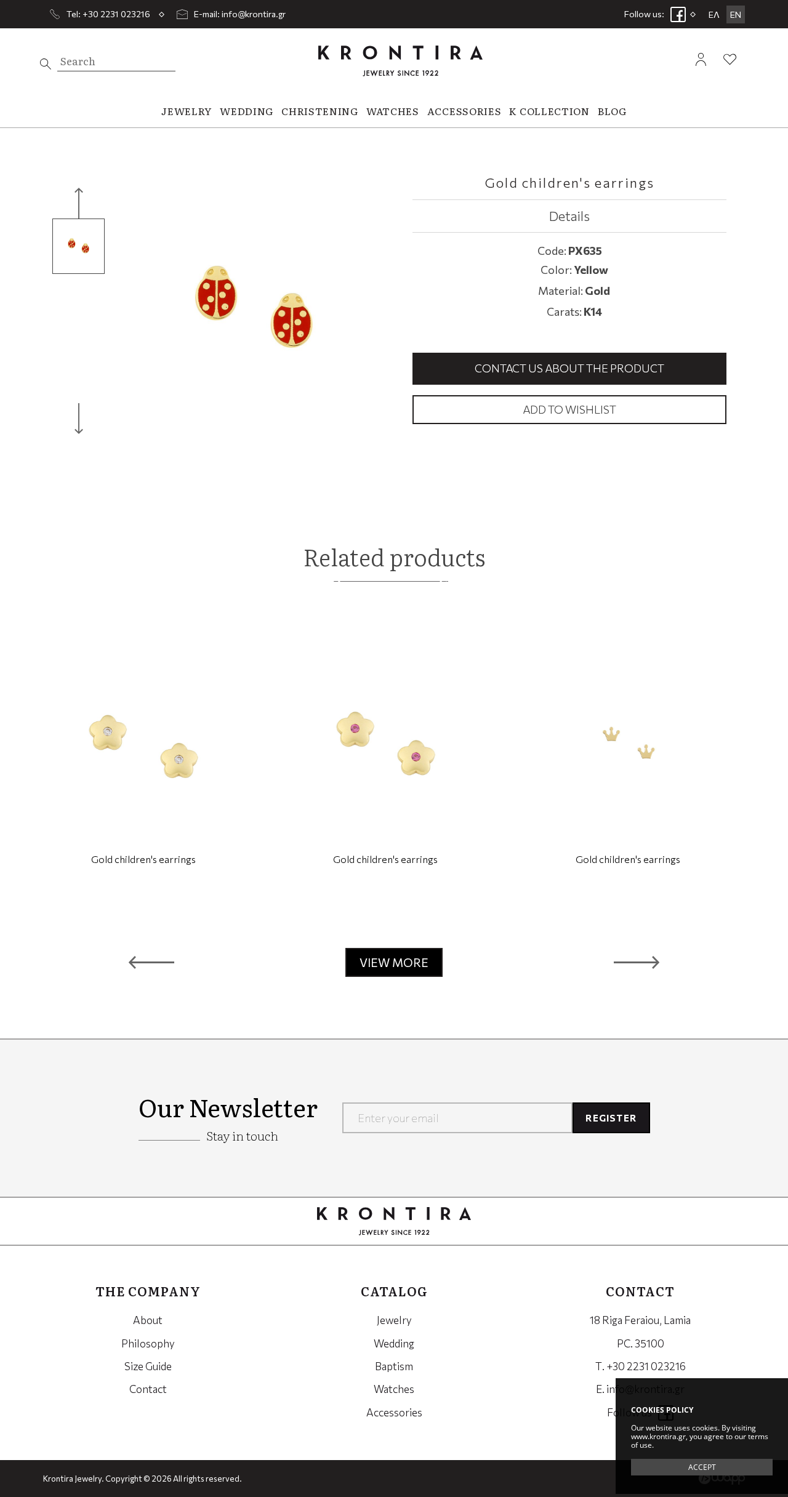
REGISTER (611, 1117)
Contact (148, 1389)
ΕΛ (714, 14)
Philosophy (148, 1343)
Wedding (394, 1343)
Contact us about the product (569, 368)
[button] (151, 962)
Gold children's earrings (143, 859)
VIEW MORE (394, 962)
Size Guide (148, 1366)
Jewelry (394, 1320)
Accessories (394, 1412)
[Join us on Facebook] (678, 14)
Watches (394, 1389)
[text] (45, 64)
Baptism (394, 1366)
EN (735, 14)
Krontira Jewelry (400, 60)
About (148, 1320)
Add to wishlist (569, 409)
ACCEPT (702, 1467)
